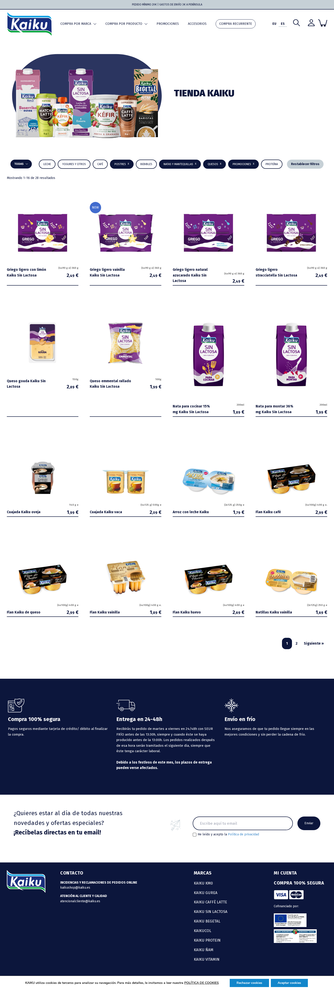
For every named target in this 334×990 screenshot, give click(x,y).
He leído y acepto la (228, 834)
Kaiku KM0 (203, 883)
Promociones (168, 24)
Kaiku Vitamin (206, 959)
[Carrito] (322, 23)
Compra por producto (123, 24)
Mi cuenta (285, 873)
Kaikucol (202, 930)
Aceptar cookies (289, 983)
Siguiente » (314, 643)
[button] (146, 164)
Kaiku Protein (207, 940)
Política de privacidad (243, 834)
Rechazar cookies (249, 983)
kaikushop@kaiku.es (75, 887)
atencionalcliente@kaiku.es (80, 901)
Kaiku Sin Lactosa (210, 911)
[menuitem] (274, 24)
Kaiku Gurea (205, 892)
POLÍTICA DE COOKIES (201, 983)
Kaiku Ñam (203, 949)
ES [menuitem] (283, 24)
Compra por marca (75, 24)
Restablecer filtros (305, 164)
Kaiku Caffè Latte (210, 902)
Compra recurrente (235, 24)
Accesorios (197, 24)
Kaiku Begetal (207, 921)
